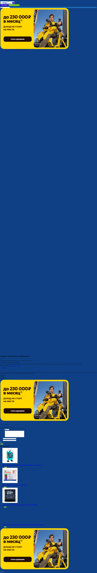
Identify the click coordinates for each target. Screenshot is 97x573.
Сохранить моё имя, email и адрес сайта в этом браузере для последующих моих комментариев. (18, 442)
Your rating (2, 429)
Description (4, 367)
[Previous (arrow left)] (0, 572)
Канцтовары (5, 49)
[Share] (1, 571)
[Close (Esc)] (0, 571)
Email (1, 440)
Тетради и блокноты (11, 49)
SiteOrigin (2, 570)
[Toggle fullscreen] (2, 571)
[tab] (49, 367)
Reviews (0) (4, 368)
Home (1, 49)
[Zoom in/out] (3, 571)
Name (1, 438)
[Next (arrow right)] (1, 572)
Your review (2, 436)
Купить (5, 467)
